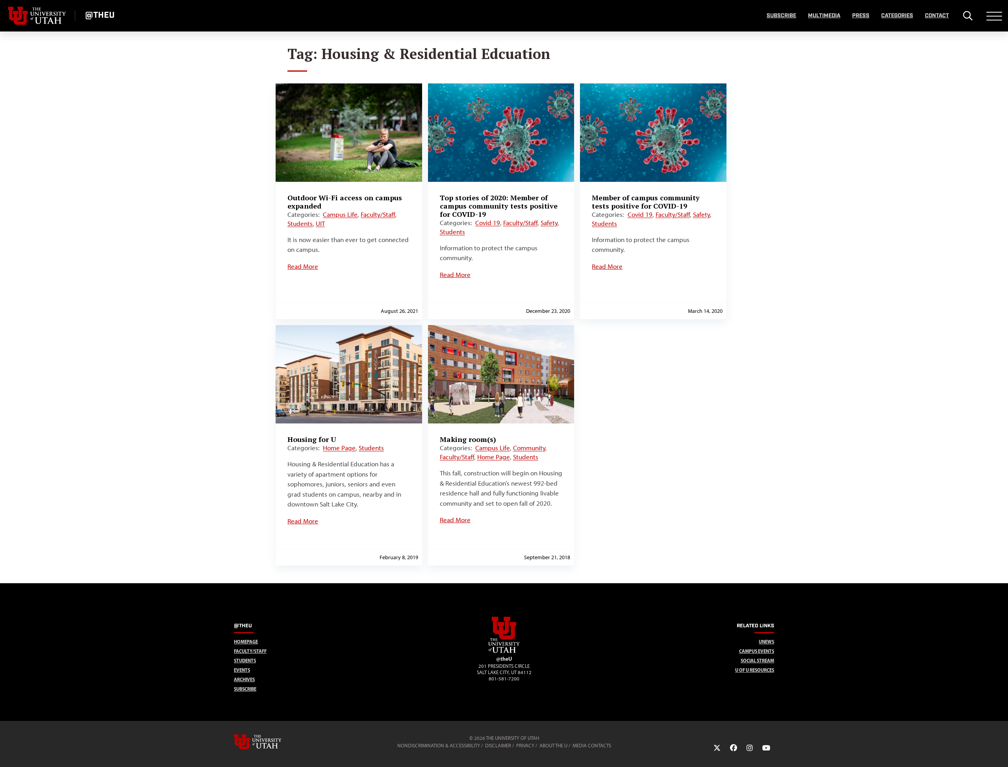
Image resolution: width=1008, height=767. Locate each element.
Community (529, 448)
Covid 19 (487, 223)
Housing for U (311, 439)
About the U (553, 746)
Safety (549, 223)
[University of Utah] (269, 741)
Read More (302, 266)
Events (242, 670)
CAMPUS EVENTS (756, 651)
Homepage (246, 642)
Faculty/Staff (378, 214)
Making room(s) (468, 439)
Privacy (525, 746)
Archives (244, 679)
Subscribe (781, 15)
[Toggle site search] (967, 15)
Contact (937, 15)
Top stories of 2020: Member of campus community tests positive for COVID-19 (499, 206)
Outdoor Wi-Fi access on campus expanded (344, 202)
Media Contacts (592, 746)
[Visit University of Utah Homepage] (37, 16)
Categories (897, 15)
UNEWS (766, 642)
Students (300, 223)
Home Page (339, 448)
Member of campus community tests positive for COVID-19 (646, 202)
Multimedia (824, 15)
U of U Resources (754, 670)
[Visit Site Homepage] (504, 651)
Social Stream (757, 661)
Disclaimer (498, 746)
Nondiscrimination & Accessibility (438, 746)
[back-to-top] (998, 751)
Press (860, 15)
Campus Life (340, 214)
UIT (320, 223)
